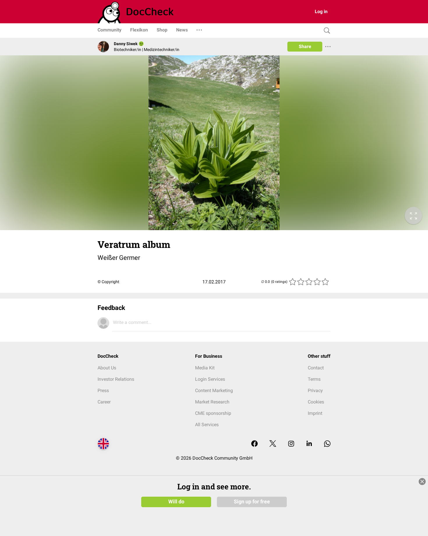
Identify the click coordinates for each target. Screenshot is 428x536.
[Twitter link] (272, 444)
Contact (316, 368)
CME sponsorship (213, 413)
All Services (207, 424)
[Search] (325, 30)
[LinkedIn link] (309, 444)
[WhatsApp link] (327, 444)
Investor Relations (116, 379)
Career (104, 402)
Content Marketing (214, 390)
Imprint (315, 413)
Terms (314, 379)
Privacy (315, 390)
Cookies (316, 402)
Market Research (212, 402)
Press (103, 390)
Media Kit (205, 368)
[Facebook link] (254, 444)
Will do (176, 502)
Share (305, 46)
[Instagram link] (291, 444)
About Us (107, 368)
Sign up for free (252, 502)
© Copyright (108, 281)
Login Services (210, 379)
